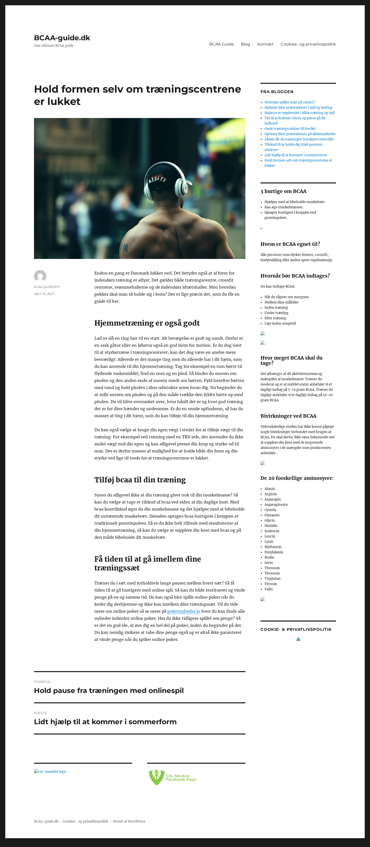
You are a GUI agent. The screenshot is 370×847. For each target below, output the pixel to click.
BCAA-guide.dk (62, 37)
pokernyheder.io (183, 611)
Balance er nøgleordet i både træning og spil (300, 113)
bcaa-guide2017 (47, 287)
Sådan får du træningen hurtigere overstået (299, 139)
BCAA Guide (221, 44)
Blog (245, 44)
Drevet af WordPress (129, 821)
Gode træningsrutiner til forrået (290, 129)
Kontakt (265, 44)
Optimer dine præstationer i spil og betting (298, 107)
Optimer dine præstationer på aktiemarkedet (300, 134)
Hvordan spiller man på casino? (290, 102)
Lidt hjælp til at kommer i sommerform (296, 155)
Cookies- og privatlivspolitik (308, 44)
